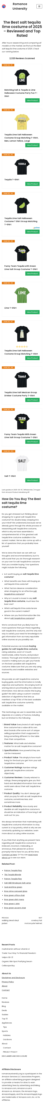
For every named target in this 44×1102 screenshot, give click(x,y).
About (4, 986)
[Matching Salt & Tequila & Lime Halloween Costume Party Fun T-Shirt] (22, 77)
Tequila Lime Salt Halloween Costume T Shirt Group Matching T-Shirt (20, 221)
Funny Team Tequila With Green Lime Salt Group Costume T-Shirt (21, 436)
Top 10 (5, 1018)
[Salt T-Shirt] (22, 463)
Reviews (5, 1002)
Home (4, 998)
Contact (6, 990)
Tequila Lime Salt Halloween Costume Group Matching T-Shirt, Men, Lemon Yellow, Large (21, 137)
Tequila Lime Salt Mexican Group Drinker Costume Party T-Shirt (20, 394)
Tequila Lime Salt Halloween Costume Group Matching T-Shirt (21, 352)
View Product (32, 100)
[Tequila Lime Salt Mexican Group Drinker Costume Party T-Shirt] (22, 380)
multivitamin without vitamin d (15, 949)
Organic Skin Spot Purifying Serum (17, 961)
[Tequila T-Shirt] (22, 167)
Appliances (7, 1023)
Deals (4, 1010)
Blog (4, 1006)
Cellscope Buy (8, 965)
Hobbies (7, 1035)
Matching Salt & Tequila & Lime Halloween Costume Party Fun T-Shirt (20, 93)
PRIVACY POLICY (10, 1052)
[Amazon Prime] (36, 228)
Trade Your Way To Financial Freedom (19, 953)
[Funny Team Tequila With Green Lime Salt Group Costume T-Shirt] (22, 422)
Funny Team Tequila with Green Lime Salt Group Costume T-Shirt (21, 268)
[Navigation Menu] (39, 6)
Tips (5, 1027)
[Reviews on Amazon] (22, 346)
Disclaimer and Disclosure (13, 977)
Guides (5, 1014)
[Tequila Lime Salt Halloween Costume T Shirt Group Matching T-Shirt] (22, 206)
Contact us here (9, 854)
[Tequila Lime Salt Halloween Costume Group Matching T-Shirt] (22, 334)
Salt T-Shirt (10, 476)
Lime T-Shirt (10, 308)
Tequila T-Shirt (11, 179)
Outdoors (7, 1039)
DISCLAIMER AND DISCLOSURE (14, 1056)
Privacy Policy (8, 981)
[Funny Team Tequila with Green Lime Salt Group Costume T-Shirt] (22, 253)
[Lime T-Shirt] (22, 295)
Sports (5, 1031)
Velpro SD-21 (7, 957)
